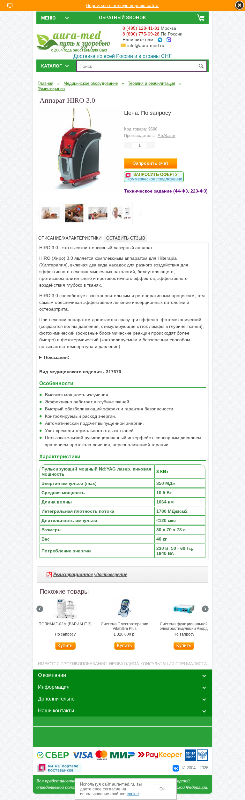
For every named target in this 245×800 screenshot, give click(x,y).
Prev (37, 214)
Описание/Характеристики (69, 238)
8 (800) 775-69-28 (141, 33)
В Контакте (176, 768)
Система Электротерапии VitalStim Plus (124, 626)
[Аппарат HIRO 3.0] (78, 189)
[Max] (169, 39)
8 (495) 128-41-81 (141, 28)
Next (140, 214)
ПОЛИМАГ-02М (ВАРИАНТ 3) (65, 624)
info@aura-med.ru (145, 45)
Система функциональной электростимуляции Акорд (184, 626)
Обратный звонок (122, 17)
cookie (133, 793)
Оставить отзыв (125, 238)
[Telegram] (160, 40)
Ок (162, 789)
